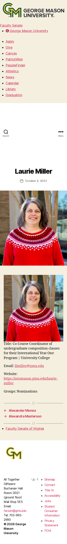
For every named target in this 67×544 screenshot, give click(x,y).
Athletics (12, 71)
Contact (49, 485)
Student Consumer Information (52, 511)
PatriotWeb (14, 59)
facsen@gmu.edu (15, 511)
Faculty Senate (11, 25)
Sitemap (49, 479)
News (10, 77)
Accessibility (52, 495)
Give (9, 47)
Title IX (49, 490)
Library (11, 89)
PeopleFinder (15, 65)
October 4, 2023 (36, 181)
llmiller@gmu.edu (29, 366)
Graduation (14, 95)
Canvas (11, 53)
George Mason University (28, 31)
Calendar (12, 83)
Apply (10, 41)
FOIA (47, 530)
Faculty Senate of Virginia (25, 428)
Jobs (47, 501)
